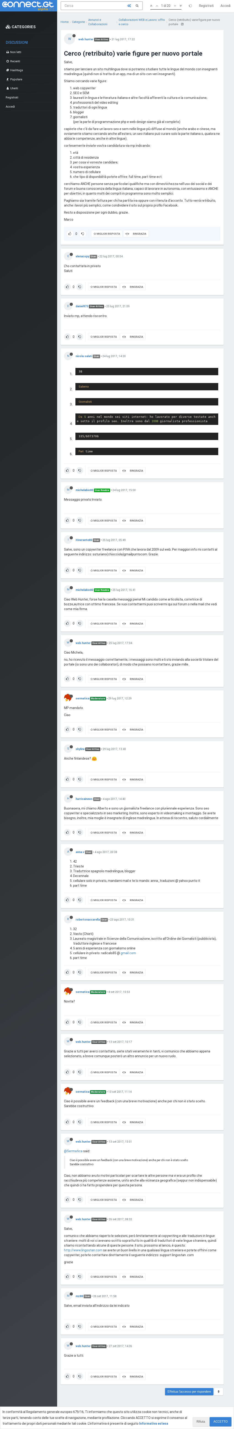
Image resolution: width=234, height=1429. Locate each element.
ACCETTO (220, 1421)
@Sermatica (73, 1151)
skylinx (80, 749)
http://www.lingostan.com (83, 1250)
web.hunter (85, 39)
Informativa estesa (153, 1423)
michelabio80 (84, 490)
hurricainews (84, 799)
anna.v (80, 852)
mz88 (79, 1296)
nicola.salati (84, 356)
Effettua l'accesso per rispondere (189, 1391)
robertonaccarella (88, 919)
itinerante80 (84, 540)
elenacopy (82, 256)
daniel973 (82, 306)
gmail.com (128, 953)
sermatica (82, 698)
